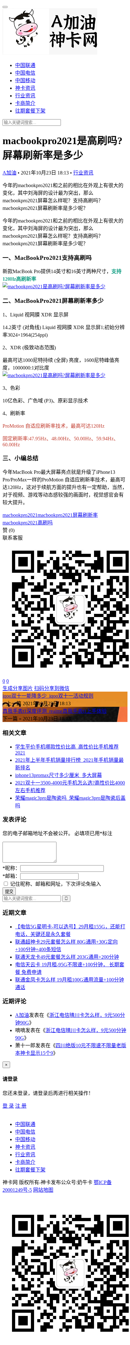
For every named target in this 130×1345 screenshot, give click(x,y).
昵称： (11, 868)
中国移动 (25, 80)
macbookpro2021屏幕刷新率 (68, 515)
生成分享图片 (18, 688)
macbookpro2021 (20, 515)
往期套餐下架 (30, 110)
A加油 (9, 172)
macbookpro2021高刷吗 (28, 522)
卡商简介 (25, 103)
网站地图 (43, 1190)
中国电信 (25, 73)
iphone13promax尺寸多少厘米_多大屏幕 (58, 775)
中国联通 (25, 65)
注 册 (21, 1106)
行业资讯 (25, 95)
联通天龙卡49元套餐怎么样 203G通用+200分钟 (67, 957)
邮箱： (11, 876)
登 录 (8, 1106)
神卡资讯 (25, 88)
